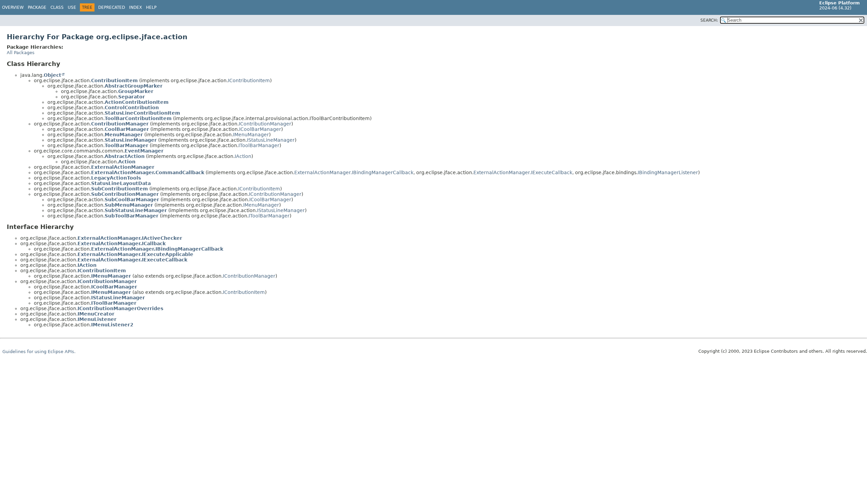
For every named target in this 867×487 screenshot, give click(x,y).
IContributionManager (265, 123)
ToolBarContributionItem (138, 118)
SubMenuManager (129, 205)
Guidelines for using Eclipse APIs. (39, 351)
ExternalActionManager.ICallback (122, 243)
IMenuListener (97, 319)
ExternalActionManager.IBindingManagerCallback (354, 172)
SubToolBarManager (131, 215)
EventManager (144, 151)
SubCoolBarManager (132, 199)
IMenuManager (251, 134)
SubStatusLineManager (136, 210)
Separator (131, 96)
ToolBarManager (126, 145)
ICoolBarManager (260, 129)
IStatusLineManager (271, 140)
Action (126, 161)
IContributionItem (249, 80)
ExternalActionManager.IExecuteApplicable (135, 254)
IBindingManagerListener (668, 172)
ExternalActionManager (122, 167)
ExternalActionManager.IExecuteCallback (522, 172)
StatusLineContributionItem (142, 113)
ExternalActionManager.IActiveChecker (130, 238)
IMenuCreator (96, 314)
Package (37, 7)
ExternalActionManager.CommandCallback (147, 172)
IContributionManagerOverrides (120, 308)
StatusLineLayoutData (121, 183)
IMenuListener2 (112, 324)
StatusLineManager (131, 140)
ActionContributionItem (137, 102)
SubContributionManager (125, 194)
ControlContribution (132, 107)
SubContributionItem (119, 188)
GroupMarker (135, 91)
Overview (13, 7)
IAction (243, 156)
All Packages (21, 52)
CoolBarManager (127, 129)
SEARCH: (709, 20)
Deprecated (111, 7)
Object (52, 75)
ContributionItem (114, 80)
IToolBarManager (258, 145)
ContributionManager (120, 123)
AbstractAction (125, 156)
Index (135, 7)
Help (151, 7)
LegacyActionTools (116, 178)
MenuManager (124, 134)
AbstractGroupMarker (134, 86)
